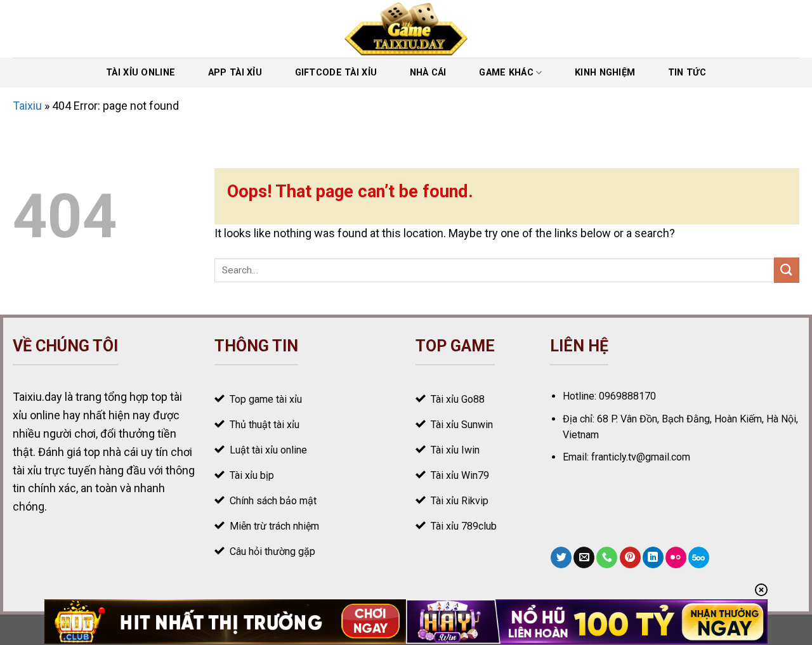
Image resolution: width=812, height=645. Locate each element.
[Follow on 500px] (698, 557)
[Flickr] (675, 557)
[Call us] (606, 557)
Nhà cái (428, 72)
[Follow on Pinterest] (630, 557)
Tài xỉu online (140, 72)
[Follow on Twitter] (561, 557)
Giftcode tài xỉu (336, 72)
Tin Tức (687, 72)
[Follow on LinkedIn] (653, 557)
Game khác (506, 72)
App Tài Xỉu (235, 72)
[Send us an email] (583, 557)
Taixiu (27, 105)
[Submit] (786, 269)
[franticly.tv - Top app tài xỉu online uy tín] (406, 29)
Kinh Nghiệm (605, 72)
